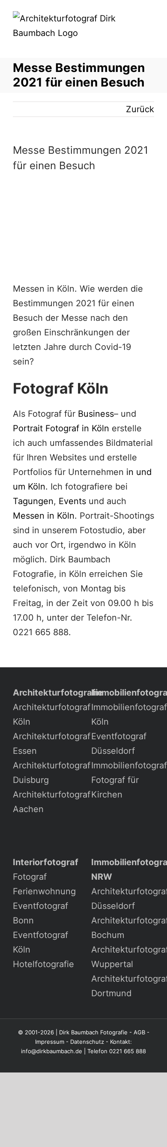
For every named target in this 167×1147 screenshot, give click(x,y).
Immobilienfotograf (129, 765)
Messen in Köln (44, 516)
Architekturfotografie (58, 692)
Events (72, 501)
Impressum (49, 1041)
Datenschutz (87, 1041)
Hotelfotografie (43, 964)
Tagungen (33, 501)
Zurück (140, 109)
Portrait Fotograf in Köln (61, 428)
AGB (139, 1032)
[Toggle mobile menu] (150, 44)
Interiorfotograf (45, 862)
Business (96, 414)
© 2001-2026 (36, 1032)
